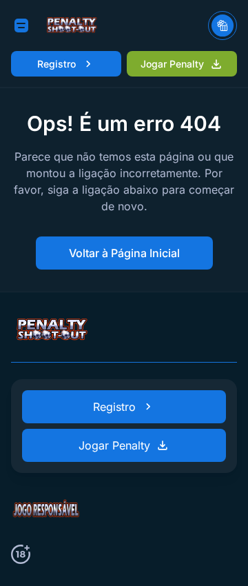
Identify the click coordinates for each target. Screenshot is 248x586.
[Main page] (72, 25)
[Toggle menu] (21, 25)
